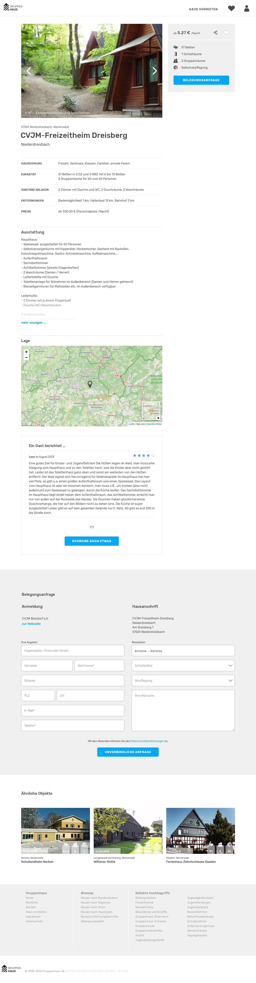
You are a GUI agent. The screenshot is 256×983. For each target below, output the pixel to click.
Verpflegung (143, 680)
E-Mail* (29, 710)
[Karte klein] (158, 417)
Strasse (29, 680)
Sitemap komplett (92, 921)
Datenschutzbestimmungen (147, 741)
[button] (91, 385)
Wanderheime (144, 907)
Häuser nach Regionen (96, 902)
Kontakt (31, 907)
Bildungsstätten (145, 898)
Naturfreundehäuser (200, 916)
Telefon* (30, 725)
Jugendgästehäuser (200, 898)
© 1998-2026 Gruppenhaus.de (76, 971)
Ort (62, 695)
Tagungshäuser (197, 935)
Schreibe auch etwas (91, 541)
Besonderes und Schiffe (151, 912)
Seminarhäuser (197, 930)
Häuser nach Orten (93, 907)
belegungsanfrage (201, 80)
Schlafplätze (143, 665)
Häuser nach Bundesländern (99, 898)
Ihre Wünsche (144, 695)
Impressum (33, 916)
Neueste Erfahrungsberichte (99, 916)
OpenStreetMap (154, 424)
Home (30, 898)
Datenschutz (34, 921)
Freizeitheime (144, 902)
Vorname (30, 665)
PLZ (27, 695)
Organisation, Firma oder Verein (46, 650)
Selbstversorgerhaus (201, 926)
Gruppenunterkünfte (148, 930)
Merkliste (32, 902)
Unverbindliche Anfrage (128, 752)
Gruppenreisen (145, 926)
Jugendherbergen (199, 902)
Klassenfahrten (197, 912)
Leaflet (132, 424)
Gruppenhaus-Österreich (151, 916)
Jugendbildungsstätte (149, 940)
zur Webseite (31, 624)
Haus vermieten (203, 9)
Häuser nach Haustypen (97, 912)
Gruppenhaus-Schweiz (150, 921)
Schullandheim (197, 921)
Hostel (139, 935)
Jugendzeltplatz (198, 907)
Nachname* (86, 665)
